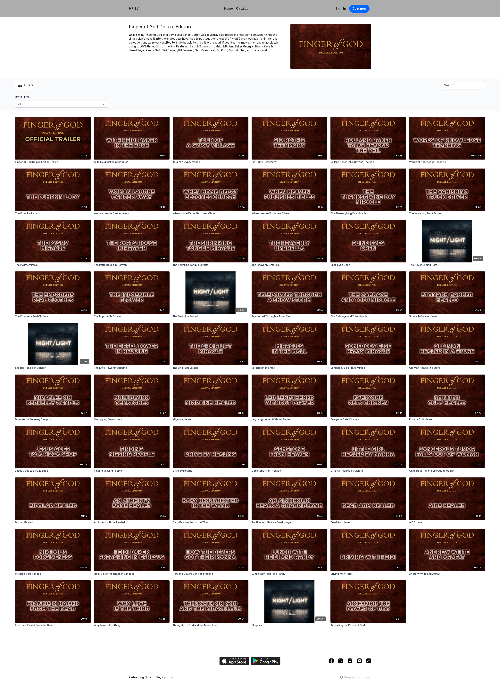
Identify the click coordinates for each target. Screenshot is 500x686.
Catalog (242, 8)
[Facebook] (331, 660)
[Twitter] (340, 660)
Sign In (340, 8)
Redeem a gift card (141, 677)
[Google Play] (266, 661)
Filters (28, 85)
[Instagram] (350, 660)
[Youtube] (359, 660)
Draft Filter (22, 97)
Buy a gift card (165, 677)
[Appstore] (234, 661)
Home (228, 8)
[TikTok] (368, 660)
